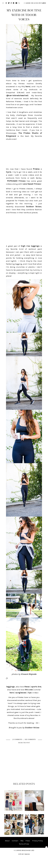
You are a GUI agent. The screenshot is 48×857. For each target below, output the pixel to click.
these (27, 687)
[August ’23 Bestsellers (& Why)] (13, 834)
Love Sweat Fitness (32, 184)
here (27, 86)
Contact (15, 841)
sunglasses (20, 692)
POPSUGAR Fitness (16, 181)
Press (28, 841)
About (7, 841)
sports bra (36, 687)
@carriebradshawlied (17, 95)
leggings (10, 687)
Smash (27, 854)
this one (29, 690)
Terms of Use (24, 844)
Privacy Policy (37, 841)
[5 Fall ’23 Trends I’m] (34, 834)
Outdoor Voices (33, 206)
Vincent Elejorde (28, 674)
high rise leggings (30, 246)
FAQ (21, 841)
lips (30, 692)
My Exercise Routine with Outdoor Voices (24, 15)
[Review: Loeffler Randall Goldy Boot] (34, 810)
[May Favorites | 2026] (13, 810)
